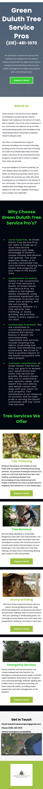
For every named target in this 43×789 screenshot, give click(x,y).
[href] (21, 744)
